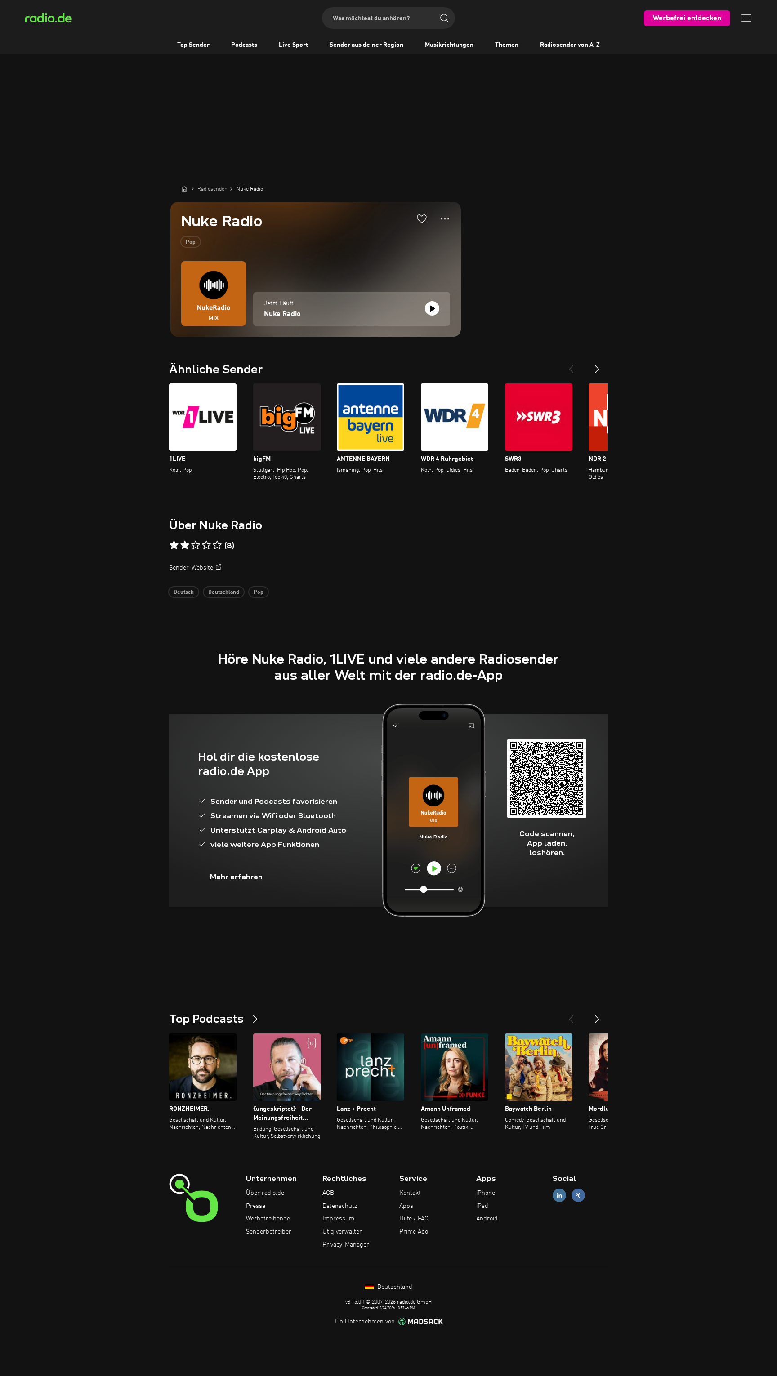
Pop (191, 242)
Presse (255, 1206)
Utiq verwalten (342, 1232)
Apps (406, 1206)
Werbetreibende (268, 1219)
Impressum (338, 1219)
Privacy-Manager (345, 1245)
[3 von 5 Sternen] (195, 545)
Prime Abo (413, 1232)
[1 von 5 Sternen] (174, 545)
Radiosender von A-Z (570, 45)
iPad (482, 1206)
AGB (328, 1193)
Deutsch (184, 592)
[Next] (597, 365)
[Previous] (571, 365)
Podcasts (244, 45)
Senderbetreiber (268, 1232)
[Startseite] (184, 188)
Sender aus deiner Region (366, 45)
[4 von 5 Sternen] (206, 545)
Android (487, 1219)
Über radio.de (265, 1193)
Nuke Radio (282, 314)
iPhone (485, 1193)
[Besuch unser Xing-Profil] (578, 1195)
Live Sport (293, 45)
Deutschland (223, 592)
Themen (506, 45)
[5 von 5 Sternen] (217, 545)
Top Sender (193, 45)
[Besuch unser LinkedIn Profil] (559, 1195)
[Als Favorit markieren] (422, 218)
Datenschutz (339, 1206)
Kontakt (410, 1193)
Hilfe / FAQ (414, 1219)
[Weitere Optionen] (445, 219)
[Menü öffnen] (746, 18)
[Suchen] (444, 18)
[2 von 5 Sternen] (184, 545)
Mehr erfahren (236, 877)
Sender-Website (191, 568)
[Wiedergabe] (432, 308)
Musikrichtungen (449, 45)
